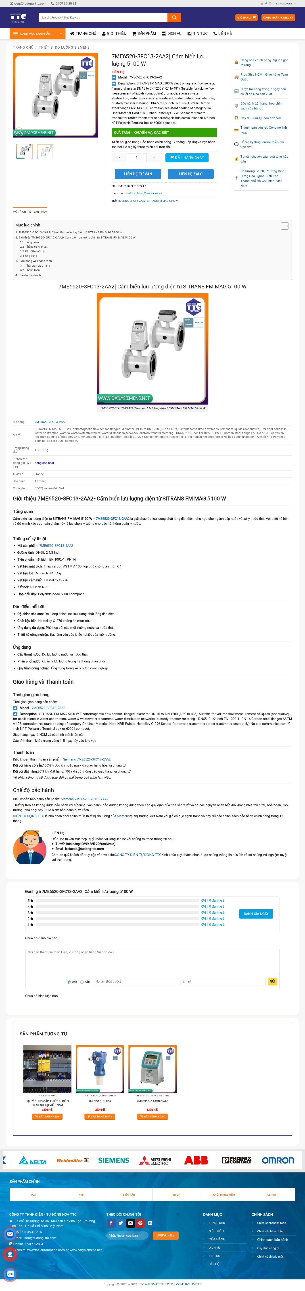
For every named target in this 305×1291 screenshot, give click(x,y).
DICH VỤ (174, 33)
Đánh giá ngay (256, 914)
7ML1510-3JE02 (99, 1101)
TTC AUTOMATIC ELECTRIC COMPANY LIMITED (170, 1284)
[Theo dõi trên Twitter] (266, 3)
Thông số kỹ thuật (36, 246)
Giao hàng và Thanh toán (35, 261)
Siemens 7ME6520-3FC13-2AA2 (84, 799)
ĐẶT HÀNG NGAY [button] (49, 1116)
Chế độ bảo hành (30, 275)
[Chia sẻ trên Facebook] (111, 1223)
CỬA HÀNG (217, 1239)
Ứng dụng (31, 255)
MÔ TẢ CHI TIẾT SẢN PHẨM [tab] (30, 211)
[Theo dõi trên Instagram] (262, 3)
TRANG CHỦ (85, 33)
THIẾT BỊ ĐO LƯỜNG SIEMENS (64, 47)
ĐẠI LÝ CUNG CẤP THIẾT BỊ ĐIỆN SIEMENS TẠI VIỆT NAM (47, 1103)
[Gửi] (174, 17)
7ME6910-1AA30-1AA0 (152, 1101)
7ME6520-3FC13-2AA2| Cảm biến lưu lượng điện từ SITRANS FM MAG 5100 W (70, 232)
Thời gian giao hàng (37, 265)
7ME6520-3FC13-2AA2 (132, 200)
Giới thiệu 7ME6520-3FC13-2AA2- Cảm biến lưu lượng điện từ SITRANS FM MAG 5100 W (77, 237)
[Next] (91, 95)
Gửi (272, 981)
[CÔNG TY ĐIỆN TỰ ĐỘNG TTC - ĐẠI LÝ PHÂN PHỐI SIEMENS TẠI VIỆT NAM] (21, 17)
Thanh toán (32, 270)
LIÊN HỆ (225, 33)
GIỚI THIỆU (116, 33)
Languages (284, 3)
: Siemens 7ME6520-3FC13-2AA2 (86, 759)
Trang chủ (23, 47)
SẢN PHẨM (147, 33)
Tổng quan (32, 242)
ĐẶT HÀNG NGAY (189, 157)
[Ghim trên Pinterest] (140, 1223)
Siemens (123, 816)
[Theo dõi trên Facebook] (258, 3)
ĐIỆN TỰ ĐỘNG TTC (28, 816)
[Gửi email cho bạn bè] (130, 1223)
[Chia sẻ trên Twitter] (120, 1223)
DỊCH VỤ (214, 1247)
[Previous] (20, 95)
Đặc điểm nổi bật (35, 251)
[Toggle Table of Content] (282, 226)
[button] (246, 17)
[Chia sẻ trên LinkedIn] (150, 1223)
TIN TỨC (200, 33)
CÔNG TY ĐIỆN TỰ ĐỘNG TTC (138, 855)
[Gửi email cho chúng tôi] (270, 3)
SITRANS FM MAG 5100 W (163, 200)
